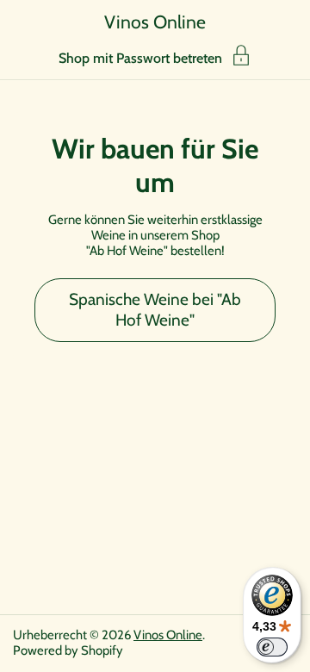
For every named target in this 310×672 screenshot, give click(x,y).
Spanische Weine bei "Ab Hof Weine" (155, 309)
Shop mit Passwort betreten (140, 57)
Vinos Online (155, 21)
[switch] (272, 647)
